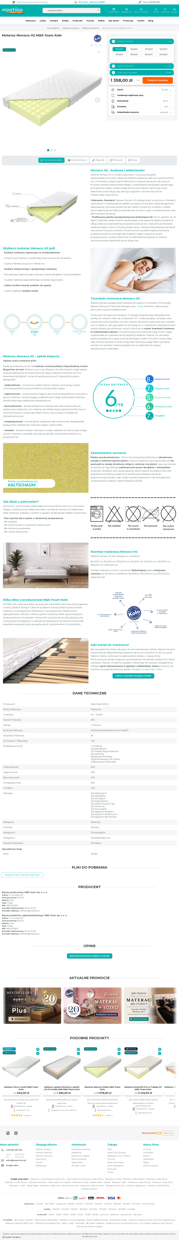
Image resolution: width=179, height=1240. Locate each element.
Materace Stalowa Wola (158, 1185)
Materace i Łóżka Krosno (16, 1182)
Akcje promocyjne (115, 1162)
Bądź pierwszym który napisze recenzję (89, 956)
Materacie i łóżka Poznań (139, 1182)
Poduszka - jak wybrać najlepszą (89, 1223)
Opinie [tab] (134, 160)
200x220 (103, 1209)
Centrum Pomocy (44, 1156)
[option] (32, 1006)
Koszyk (174, 12)
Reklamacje (41, 1166)
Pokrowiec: (142, 72)
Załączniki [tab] (99, 160)
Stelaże (54, 21)
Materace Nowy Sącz (115, 1185)
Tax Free (111, 1159)
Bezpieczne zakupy (81, 1156)
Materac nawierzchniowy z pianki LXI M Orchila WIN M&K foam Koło (62, 1088)
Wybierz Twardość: (123, 66)
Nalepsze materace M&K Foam (19, 1223)
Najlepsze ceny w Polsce (118, 1156)
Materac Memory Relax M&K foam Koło (102, 1088)
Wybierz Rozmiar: (123, 41)
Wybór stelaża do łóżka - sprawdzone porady (107, 1220)
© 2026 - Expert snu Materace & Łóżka (19, 1234)
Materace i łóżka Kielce (157, 1179)
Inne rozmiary (148, 1204)
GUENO (39, 1204)
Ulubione (165, 12)
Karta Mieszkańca (115, 1166)
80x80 (95, 1214)
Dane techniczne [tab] (78, 160)
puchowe (104, 1214)
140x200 (108, 1204)
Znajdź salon (113, 12)
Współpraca (126, 12)
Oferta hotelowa (150, 1166)
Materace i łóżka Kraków (134, 1179)
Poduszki (78, 21)
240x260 (131, 1209)
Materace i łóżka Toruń (162, 1182)
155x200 (74, 1209)
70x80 (88, 1214)
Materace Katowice (38, 1182)
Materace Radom (89, 1189)
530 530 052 (155, 2)
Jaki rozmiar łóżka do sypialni (90, 1226)
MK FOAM (49, 1204)
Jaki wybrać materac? (24, 1220)
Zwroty (39, 1162)
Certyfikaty (148, 1152)
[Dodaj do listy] (96, 45)
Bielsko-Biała (96, 1182)
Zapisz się (167, 1133)
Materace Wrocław (70, 1185)
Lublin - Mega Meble (29, 1185)
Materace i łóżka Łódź (50, 1185)
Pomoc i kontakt (141, 12)
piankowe (114, 1214)
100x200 (89, 1204)
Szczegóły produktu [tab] (52, 160)
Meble (101, 21)
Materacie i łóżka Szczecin (92, 1185)
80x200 (71, 1204)
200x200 (136, 1204)
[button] (100, 45)
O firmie (147, 1149)
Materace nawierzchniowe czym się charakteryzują (152, 1220)
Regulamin (77, 1152)
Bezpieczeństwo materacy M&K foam (22, 875)
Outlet (141, 21)
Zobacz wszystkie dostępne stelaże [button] (133, 676)
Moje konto (41, 1159)
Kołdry (65, 21)
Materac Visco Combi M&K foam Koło (21, 1088)
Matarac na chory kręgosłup (72, 1220)
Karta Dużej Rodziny (116, 1152)
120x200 (98, 1204)
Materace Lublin (119, 1182)
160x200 (117, 1204)
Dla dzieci (114, 21)
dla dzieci (138, 1214)
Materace (31, 21)
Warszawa (13, 1185)
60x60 (73, 1214)
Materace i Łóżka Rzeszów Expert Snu (47, 1179)
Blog (150, 21)
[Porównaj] (38, 1049)
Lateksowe (61, 1204)
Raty (109, 1149)
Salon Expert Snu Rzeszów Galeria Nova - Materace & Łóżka (94, 1179)
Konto (156, 12)
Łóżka (43, 21)
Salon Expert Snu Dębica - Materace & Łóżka (68, 1182)
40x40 (51, 1214)
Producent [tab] (118, 160)
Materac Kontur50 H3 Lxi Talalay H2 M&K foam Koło (143, 1088)
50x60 (66, 1214)
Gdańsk (106, 1182)
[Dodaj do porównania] (92, 45)
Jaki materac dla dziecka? (46, 1220)
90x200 (79, 1204)
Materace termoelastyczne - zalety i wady (54, 1223)
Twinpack (136, 669)
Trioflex (159, 669)
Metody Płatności (44, 1152)
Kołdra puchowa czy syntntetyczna (122, 1223)
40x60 (59, 1214)
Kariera (146, 1156)
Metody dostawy (43, 1149)
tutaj (140, 306)
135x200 (56, 1209)
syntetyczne (126, 1214)
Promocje (128, 21)
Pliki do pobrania (79, 1159)
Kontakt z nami (79, 1166)
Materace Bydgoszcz (136, 1185)
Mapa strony (77, 1162)
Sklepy (146, 1162)
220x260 (122, 1209)
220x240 (112, 1209)
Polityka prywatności (81, 1149)
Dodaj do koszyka (158, 80)
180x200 (127, 1204)
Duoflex (146, 669)
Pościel (90, 21)
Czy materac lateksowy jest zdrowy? (156, 1223)
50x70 (80, 1214)
